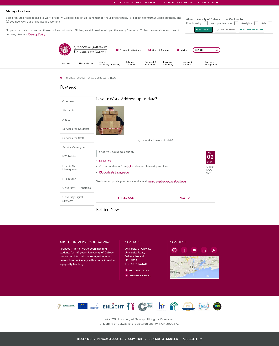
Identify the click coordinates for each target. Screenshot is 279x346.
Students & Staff (208, 2)
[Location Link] (194, 276)
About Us (68, 110)
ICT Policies (69, 156)
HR (129, 166)
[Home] (61, 78)
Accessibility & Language (178, 2)
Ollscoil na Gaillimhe (128, 2)
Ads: (264, 23)
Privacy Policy (37, 34)
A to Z (66, 119)
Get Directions (139, 270)
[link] (78, 306)
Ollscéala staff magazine (114, 172)
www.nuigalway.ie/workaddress (167, 181)
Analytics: (247, 23)
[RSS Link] (214, 250)
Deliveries (105, 160)
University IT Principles (76, 187)
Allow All (205, 29)
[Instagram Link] (174, 250)
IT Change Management (70, 167)
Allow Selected (253, 29)
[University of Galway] (83, 49)
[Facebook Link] (184, 250)
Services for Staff (73, 138)
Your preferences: (222, 23)
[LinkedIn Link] (204, 250)
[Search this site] (217, 50)
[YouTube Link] (194, 250)
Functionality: (194, 23)
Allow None (228, 29)
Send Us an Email (140, 275)
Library (152, 2)
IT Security (69, 178)
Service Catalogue (73, 147)
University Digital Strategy (72, 199)
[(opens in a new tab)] (78, 309)
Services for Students (75, 128)
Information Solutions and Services (86, 78)
